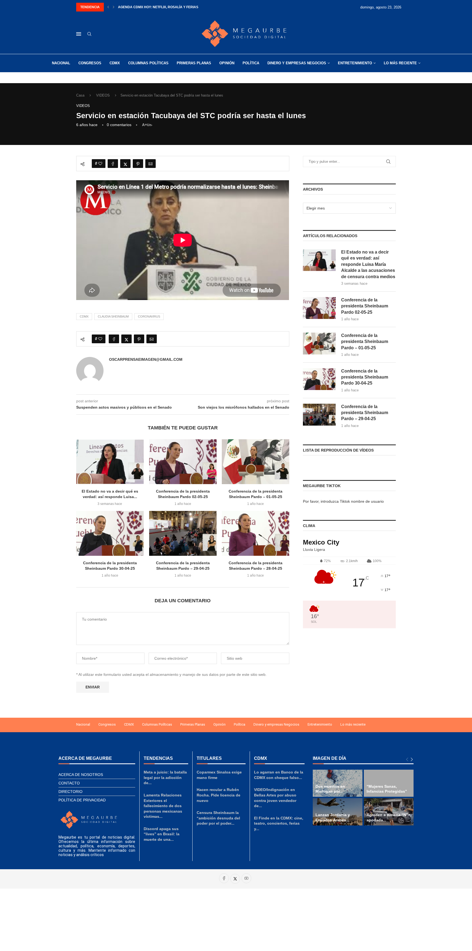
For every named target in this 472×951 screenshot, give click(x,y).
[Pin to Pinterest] (138, 163)
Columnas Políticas (148, 63)
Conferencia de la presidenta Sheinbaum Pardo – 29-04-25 (364, 412)
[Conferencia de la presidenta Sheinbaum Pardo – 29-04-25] (183, 533)
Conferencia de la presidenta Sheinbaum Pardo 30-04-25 (364, 377)
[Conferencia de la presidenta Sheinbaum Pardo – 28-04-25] (255, 533)
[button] (108, 7)
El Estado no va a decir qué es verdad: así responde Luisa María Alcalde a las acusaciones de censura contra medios (368, 264)
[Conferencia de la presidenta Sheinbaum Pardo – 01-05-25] (255, 461)
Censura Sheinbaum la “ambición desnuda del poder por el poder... (218, 817)
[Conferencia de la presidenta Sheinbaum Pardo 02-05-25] (183, 461)
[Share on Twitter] (125, 163)
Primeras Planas (194, 63)
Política (251, 63)
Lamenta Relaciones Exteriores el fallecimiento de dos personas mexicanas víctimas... (163, 806)
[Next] (412, 759)
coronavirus (149, 316)
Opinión (226, 63)
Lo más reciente (400, 63)
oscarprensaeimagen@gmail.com (145, 359)
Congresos (89, 63)
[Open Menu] (78, 33)
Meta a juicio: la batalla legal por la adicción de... (165, 777)
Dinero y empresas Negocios (296, 63)
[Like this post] (100, 163)
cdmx (84, 316)
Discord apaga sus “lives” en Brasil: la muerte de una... (161, 834)
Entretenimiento (355, 63)
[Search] (89, 34)
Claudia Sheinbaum (113, 316)
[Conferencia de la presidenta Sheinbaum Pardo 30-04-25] (110, 533)
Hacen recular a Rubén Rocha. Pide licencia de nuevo (218, 794)
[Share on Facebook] (113, 163)
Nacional (61, 63)
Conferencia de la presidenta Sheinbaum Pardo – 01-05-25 (364, 341)
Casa (80, 95)
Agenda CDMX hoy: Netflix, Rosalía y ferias (158, 7)
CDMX (115, 63)
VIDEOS (103, 95)
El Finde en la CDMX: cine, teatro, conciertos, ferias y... (278, 823)
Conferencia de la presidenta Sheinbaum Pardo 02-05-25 (364, 306)
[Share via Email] (150, 163)
